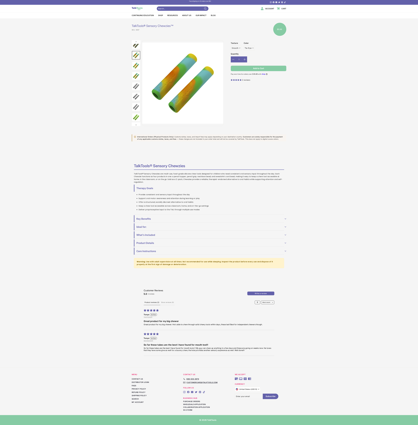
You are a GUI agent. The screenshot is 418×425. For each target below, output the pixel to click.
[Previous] (136, 42)
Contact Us (137, 379)
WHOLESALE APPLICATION (194, 404)
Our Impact (201, 15)
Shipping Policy (139, 396)
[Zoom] (182, 83)
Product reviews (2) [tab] (152, 302)
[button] (236, 80)
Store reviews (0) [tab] (167, 302)
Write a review (261, 293)
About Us (186, 15)
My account (138, 402)
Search (135, 399)
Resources (172, 15)
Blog (213, 15)
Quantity (235, 54)
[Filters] (257, 302)
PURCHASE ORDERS (191, 401)
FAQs (134, 386)
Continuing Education (143, 15)
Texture (234, 43)
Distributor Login (140, 382)
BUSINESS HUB (190, 398)
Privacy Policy (139, 389)
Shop (160, 15)
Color (246, 43)
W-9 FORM (187, 410)
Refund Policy (138, 392)
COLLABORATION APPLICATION (196, 407)
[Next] (136, 124)
